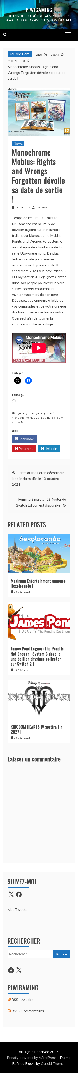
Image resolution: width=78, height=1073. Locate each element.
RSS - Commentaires (27, 1011)
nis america (47, 417)
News (18, 143)
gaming (22, 413)
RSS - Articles (22, 999)
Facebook (26, 439)
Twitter (50, 439)
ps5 (20, 422)
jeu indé (49, 413)
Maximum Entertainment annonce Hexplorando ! (38, 583)
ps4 (14, 422)
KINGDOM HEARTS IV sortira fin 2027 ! (37, 729)
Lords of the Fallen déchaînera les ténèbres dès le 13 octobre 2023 (38, 478)
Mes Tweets (17, 909)
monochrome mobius (25, 417)
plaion (60, 417)
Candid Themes (53, 1063)
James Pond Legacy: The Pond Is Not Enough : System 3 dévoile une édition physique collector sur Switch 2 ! (37, 656)
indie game (35, 413)
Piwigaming (39, 9)
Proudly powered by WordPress (32, 1057)
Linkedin (50, 448)
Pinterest (25, 448)
